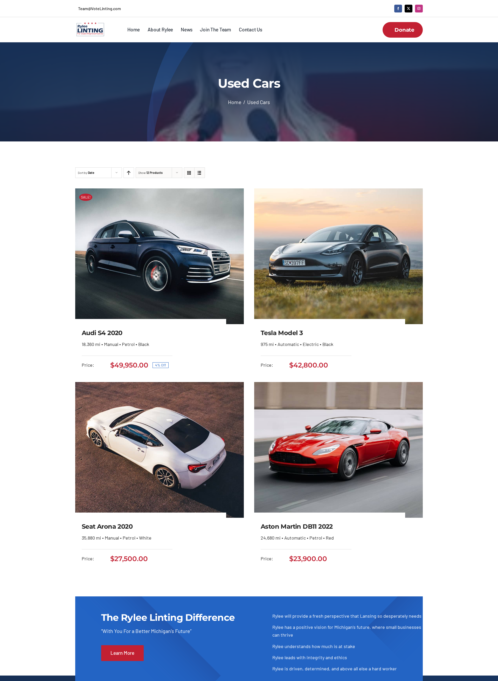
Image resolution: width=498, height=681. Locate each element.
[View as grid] (189, 173)
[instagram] (419, 8)
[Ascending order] (129, 173)
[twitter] (408, 8)
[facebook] (398, 8)
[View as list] (200, 173)
